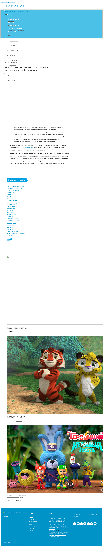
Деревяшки (10, 227)
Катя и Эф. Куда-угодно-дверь (16, 233)
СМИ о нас (32, 526)
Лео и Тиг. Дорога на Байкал (15, 186)
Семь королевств (12, 200)
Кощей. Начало (11, 214)
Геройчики (10, 216)
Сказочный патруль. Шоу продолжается (14, 203)
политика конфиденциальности (20, 544)
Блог (30, 524)
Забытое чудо (11, 212)
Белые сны (10, 194)
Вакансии (31, 528)
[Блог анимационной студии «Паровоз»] (14, 7)
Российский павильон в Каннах (37, 132)
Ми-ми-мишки (11, 225)
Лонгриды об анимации (16, 28)
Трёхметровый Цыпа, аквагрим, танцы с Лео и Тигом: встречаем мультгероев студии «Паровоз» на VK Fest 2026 (17, 418)
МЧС (8, 198)
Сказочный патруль (12, 231)
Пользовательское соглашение (8, 544)
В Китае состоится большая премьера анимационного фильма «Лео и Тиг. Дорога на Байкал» (17, 328)
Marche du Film (24, 132)
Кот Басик (10, 210)
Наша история (33, 521)
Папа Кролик (10, 192)
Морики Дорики (11, 223)
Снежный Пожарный (13, 190)
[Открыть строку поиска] (7, 36)
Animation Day (29, 147)
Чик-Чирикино (11, 206)
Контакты (31, 530)
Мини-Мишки (11, 208)
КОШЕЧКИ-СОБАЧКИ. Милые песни (17, 218)
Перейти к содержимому (8, 2)
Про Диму (10, 229)
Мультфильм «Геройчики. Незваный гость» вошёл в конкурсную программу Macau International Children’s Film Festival (17, 497)
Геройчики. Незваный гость (15, 188)
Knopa (9, 196)
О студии (11, 22)
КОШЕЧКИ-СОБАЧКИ (13, 221)
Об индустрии (12, 31)
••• (8, 239)
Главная (10, 19)
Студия (10, 35)
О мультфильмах (13, 25)
